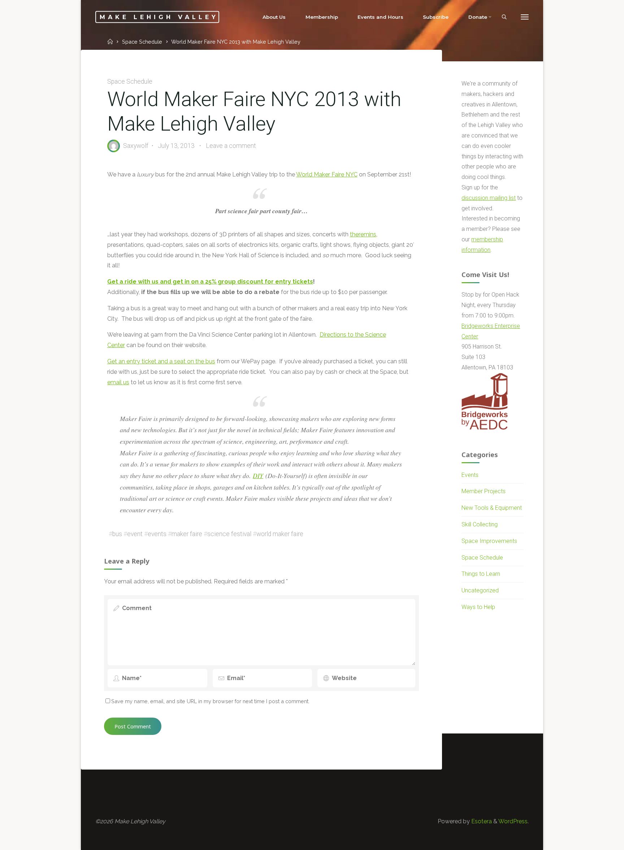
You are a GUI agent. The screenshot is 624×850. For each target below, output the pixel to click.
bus (117, 533)
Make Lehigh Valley (159, 16)
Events (470, 475)
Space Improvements (489, 541)
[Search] (504, 17)
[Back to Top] (595, 840)
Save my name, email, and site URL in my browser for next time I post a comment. (210, 701)
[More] (525, 17)
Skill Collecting (480, 524)
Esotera (481, 821)
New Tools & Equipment (492, 507)
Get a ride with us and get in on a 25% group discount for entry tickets (210, 281)
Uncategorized (480, 590)
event (135, 533)
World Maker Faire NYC (327, 174)
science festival (229, 533)
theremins (363, 234)
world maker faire (279, 533)
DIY (258, 475)
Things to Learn (481, 573)
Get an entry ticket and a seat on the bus (161, 361)
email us (118, 381)
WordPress (513, 821)
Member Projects (484, 491)
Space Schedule (142, 42)
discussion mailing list (489, 197)
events (157, 533)
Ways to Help (478, 607)
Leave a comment (231, 145)
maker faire (187, 533)
